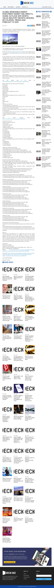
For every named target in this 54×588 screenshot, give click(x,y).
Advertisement (27, 577)
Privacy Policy (26, 575)
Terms (25, 573)
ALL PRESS (18, 6)
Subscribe (44, 579)
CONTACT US (25, 6)
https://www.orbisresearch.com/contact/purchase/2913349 (13, 118)
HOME (4, 6)
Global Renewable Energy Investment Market (16, 51)
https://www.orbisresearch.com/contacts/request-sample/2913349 (15, 81)
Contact (25, 578)
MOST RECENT (11, 6)
